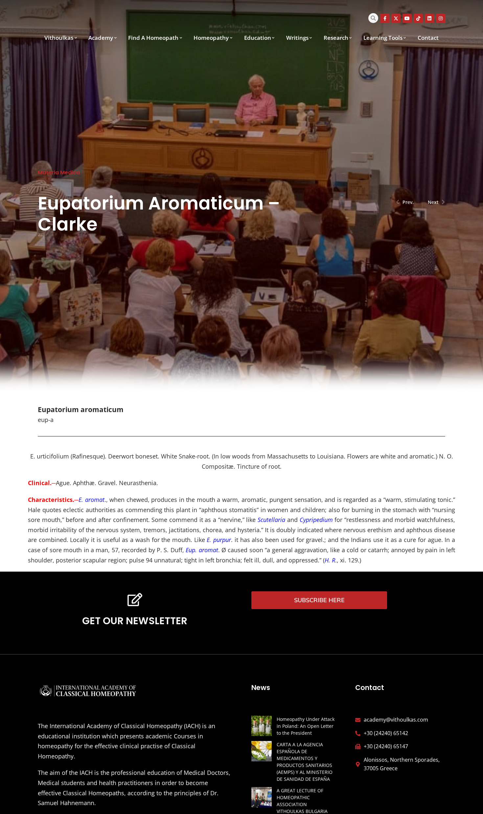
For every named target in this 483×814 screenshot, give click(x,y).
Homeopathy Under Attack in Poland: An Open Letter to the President (305, 726)
